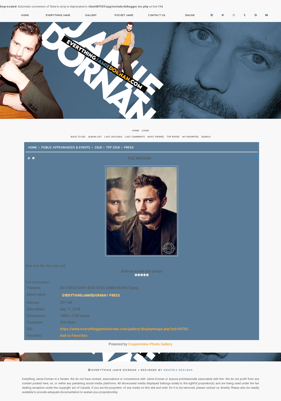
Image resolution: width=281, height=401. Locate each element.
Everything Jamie (58, 15)
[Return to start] (242, 157)
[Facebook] (211, 15)
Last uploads (113, 136)
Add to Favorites (74, 334)
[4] (144, 273)
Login (145, 130)
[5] (147, 273)
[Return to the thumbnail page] (27, 157)
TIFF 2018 (113, 147)
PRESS (129, 147)
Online (190, 15)
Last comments (135, 136)
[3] (141, 273)
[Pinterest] (255, 15)
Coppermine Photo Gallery (150, 343)
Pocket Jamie (124, 15)
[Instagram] (233, 15)
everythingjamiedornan (84, 294)
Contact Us (157, 15)
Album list (95, 136)
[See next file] (251, 157)
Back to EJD (78, 136)
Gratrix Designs (178, 368)
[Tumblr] (244, 15)
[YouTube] (266, 15)
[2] (138, 273)
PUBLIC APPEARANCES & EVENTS (65, 147)
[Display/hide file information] (32, 157)
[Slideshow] (37, 157)
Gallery (91, 15)
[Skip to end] (255, 157)
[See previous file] (246, 157)
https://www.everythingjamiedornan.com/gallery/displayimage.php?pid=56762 (124, 328)
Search (206, 136)
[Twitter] (222, 15)
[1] (136, 273)
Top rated (173, 136)
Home (25, 15)
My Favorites (190, 136)
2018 (98, 147)
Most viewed (156, 136)
